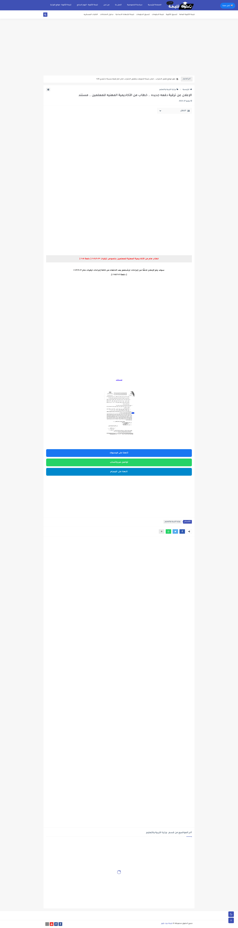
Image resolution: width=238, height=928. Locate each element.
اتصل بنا (118, 5)
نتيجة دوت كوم (167, 924)
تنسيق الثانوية (171, 15)
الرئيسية (186, 90)
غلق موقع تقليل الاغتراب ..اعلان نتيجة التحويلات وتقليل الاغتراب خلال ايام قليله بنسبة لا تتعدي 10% (135, 79)
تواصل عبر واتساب (119, 462)
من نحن (106, 5)
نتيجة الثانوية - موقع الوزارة (60, 5)
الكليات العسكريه (91, 15)
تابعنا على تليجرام (119, 472)
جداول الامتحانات (106, 15)
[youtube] (51, 924)
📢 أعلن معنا (227, 6)
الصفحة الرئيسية (154, 5)
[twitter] (48, 15)
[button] (182, 531)
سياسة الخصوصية (134, 5)
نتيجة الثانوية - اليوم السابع (87, 5)
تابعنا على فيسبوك (119, 453)
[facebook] (60, 924)
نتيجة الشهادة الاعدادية (125, 15)
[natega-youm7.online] (47, 924)
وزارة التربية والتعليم (167, 90)
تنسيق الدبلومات (143, 15)
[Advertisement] (119, 54)
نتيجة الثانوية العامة (187, 15)
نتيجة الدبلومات (158, 15)
